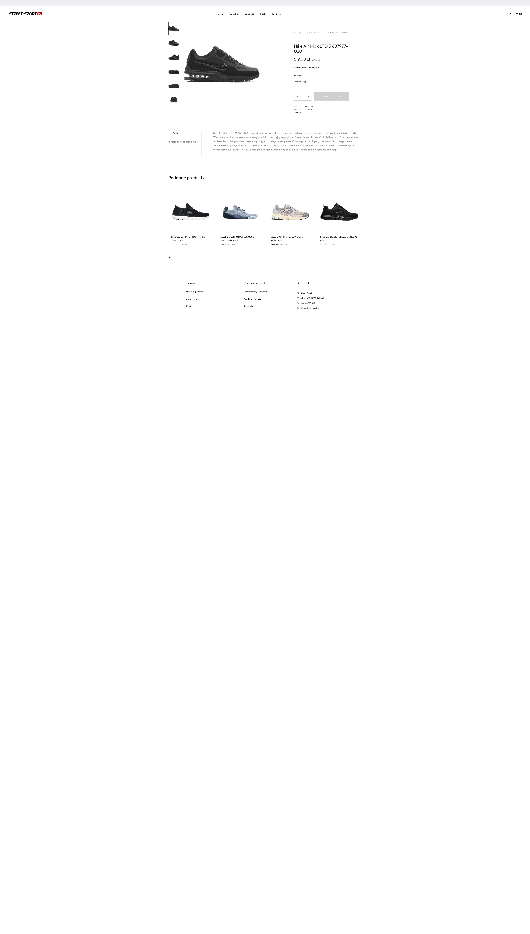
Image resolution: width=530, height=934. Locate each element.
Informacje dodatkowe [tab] (182, 141)
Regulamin (248, 306)
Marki (263, 13)
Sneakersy (321, 33)
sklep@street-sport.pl (309, 308)
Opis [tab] (175, 133)
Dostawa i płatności (194, 291)
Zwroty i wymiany (194, 299)
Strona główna (299, 33)
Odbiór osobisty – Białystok (255, 291)
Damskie (234, 13)
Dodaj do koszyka (331, 96)
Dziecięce (249, 13)
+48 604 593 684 (307, 303)
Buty (314, 33)
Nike (301, 113)
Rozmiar (297, 75)
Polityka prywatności (252, 299)
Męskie (219, 13)
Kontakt (189, 306)
